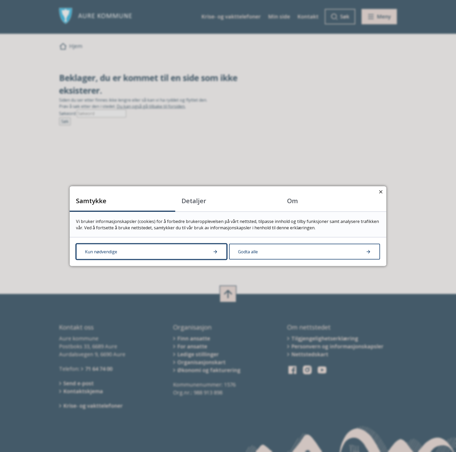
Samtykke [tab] (91, 200)
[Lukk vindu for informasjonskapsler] (380, 191)
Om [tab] (292, 200)
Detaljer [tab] (194, 200)
